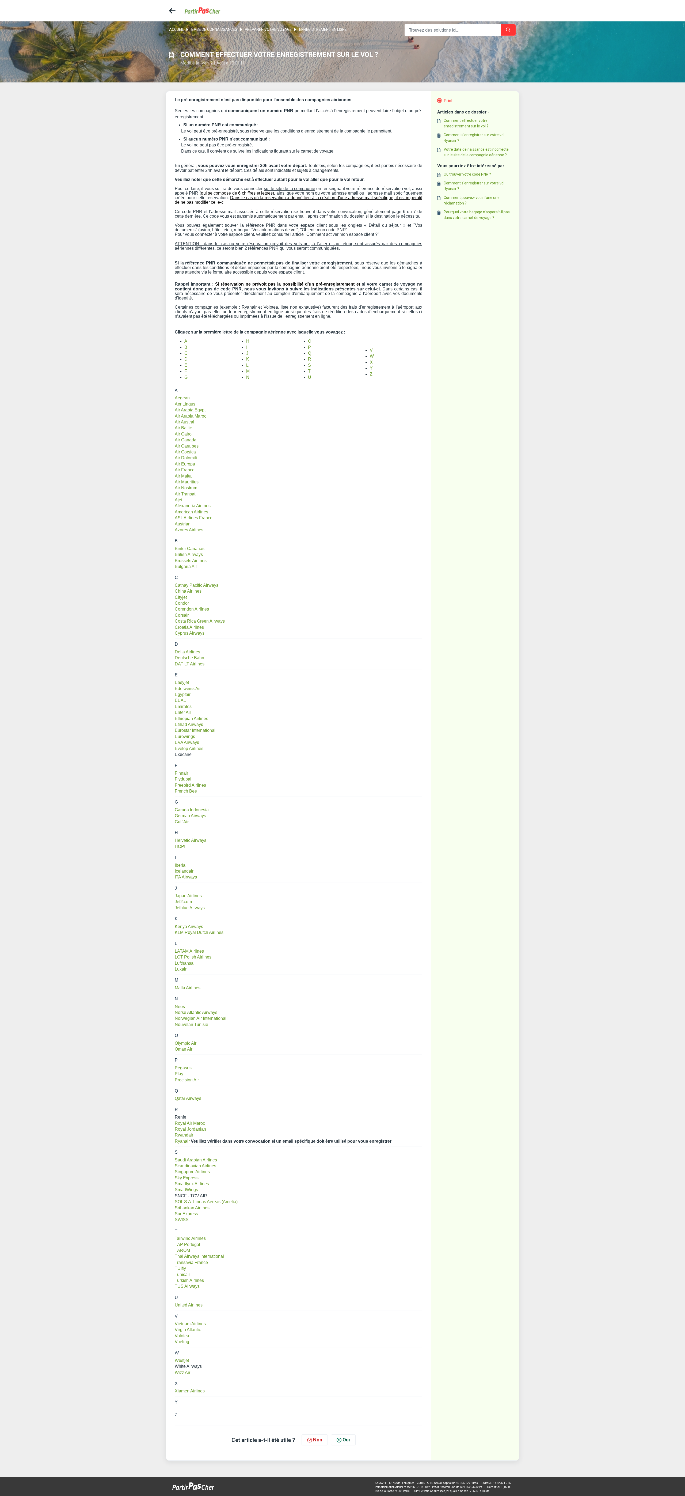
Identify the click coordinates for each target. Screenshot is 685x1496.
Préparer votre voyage (268, 29)
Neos (180, 1006)
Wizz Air (182, 1372)
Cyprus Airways (189, 633)
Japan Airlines (188, 895)
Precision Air (187, 1080)
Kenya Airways (189, 926)
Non (317, 1439)
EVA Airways (187, 742)
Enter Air (183, 712)
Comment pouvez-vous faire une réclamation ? (472, 200)
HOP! (180, 846)
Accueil (176, 29)
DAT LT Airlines (189, 664)
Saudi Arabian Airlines (196, 1160)
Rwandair (184, 1135)
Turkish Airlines (189, 1280)
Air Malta (183, 476)
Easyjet (182, 682)
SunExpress (186, 1213)
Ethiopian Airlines (191, 718)
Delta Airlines (187, 652)
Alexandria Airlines (193, 505)
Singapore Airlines (192, 1171)
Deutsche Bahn (189, 658)
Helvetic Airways (190, 840)
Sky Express (187, 1178)
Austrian (183, 524)
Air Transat (185, 494)
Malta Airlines (187, 988)
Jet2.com (183, 901)
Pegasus (183, 1068)
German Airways (190, 815)
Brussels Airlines (191, 560)
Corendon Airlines (192, 609)
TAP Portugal (187, 1244)
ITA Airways (186, 877)
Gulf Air (182, 822)
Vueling (182, 1341)
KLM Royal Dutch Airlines (199, 932)
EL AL (180, 700)
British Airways (189, 554)
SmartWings (186, 1189)
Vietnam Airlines (190, 1323)
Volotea (182, 1336)
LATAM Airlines (189, 951)
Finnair (181, 773)
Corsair (182, 615)
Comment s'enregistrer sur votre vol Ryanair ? (474, 138)
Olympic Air (185, 1043)
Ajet (178, 500)
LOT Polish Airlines (193, 957)
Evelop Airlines (189, 748)
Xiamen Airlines (190, 1391)
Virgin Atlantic (188, 1329)
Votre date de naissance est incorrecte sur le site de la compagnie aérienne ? (476, 152)
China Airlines (188, 591)
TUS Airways (187, 1286)
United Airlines (189, 1305)
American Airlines (191, 512)
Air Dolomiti (186, 458)
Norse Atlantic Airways (196, 1012)
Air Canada (185, 440)
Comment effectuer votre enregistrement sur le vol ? (466, 123)
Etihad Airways (189, 724)
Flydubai (183, 779)
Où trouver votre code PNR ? (467, 174)
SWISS (182, 1219)
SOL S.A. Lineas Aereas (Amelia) (206, 1201)
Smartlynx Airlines (192, 1183)
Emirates (183, 706)
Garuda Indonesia (192, 810)
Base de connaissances (214, 29)
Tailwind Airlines (190, 1238)
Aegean (182, 398)
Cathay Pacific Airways (196, 585)
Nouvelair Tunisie (191, 1024)
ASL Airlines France (193, 518)
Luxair (181, 969)
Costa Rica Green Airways (200, 621)
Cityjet (181, 597)
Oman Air (183, 1049)
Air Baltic (183, 428)
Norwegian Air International (200, 1018)
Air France (185, 470)
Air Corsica (185, 452)
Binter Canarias (189, 548)
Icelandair (184, 871)
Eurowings (185, 736)
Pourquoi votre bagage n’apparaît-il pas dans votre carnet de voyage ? (477, 215)
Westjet (182, 1360)
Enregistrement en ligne (323, 29)
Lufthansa (184, 963)
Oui (346, 1439)
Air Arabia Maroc (190, 416)
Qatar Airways (188, 1098)
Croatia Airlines (189, 627)
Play (179, 1073)
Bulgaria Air (186, 566)
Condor (182, 603)
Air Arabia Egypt (190, 410)
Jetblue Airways (190, 908)
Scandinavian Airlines (195, 1166)
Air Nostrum (186, 488)
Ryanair (182, 1141)
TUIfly (180, 1268)
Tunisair (182, 1274)
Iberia (180, 865)
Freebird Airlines (190, 785)
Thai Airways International (199, 1256)
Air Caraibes (187, 446)
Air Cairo (183, 434)
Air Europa (185, 464)
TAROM (182, 1250)
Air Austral (184, 422)
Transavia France (191, 1262)
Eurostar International (195, 730)
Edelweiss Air (188, 688)
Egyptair (183, 694)
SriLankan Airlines (192, 1208)
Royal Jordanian (190, 1129)
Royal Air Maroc (190, 1123)
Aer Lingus (185, 404)
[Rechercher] (508, 30)
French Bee (186, 791)
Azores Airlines (189, 530)
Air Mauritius (187, 482)
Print (448, 100)
